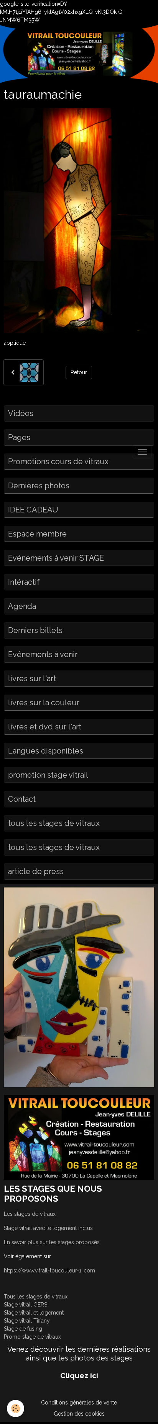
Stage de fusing (23, 1329)
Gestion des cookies (79, 1414)
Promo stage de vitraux (32, 1337)
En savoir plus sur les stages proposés (52, 1242)
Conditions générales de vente (79, 1403)
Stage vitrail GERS (25, 1305)
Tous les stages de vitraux (35, 1297)
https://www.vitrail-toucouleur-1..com (49, 1270)
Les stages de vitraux (30, 1214)
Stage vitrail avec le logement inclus (48, 1228)
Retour (79, 372)
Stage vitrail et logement (34, 1313)
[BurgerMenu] (142, 451)
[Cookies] (15, 1408)
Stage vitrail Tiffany (27, 1321)
